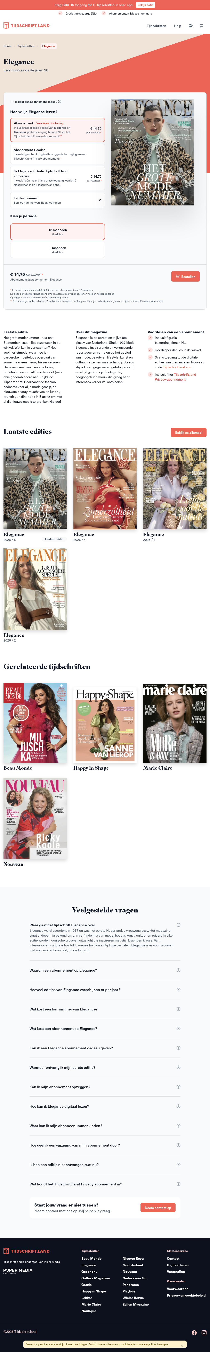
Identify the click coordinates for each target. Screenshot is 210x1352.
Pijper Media (52, 1262)
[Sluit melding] (182, 1346)
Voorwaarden (177, 1288)
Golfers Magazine (95, 1278)
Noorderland (133, 1265)
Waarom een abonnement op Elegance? (63, 970)
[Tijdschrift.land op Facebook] (194, 1333)
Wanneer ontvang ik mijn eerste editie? (62, 1067)
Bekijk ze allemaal (188, 432)
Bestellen (187, 276)
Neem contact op (158, 1207)
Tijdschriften (156, 25)
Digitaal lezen (178, 1265)
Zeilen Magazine (136, 1304)
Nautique (88, 1310)
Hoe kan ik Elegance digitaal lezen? (59, 1106)
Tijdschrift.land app (177, 367)
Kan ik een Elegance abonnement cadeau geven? (71, 1047)
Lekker (86, 1297)
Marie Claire (91, 1304)
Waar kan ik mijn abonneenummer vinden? (66, 1125)
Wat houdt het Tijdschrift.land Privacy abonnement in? (76, 1183)
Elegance (88, 1265)
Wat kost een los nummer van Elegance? (64, 1008)
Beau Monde (91, 1258)
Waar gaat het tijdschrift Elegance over (62, 924)
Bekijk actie (145, 5)
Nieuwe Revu (133, 1258)
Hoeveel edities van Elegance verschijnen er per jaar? (75, 989)
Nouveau (130, 1271)
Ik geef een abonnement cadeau (36, 102)
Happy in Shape (93, 1291)
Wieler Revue (133, 1297)
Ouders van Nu (134, 1278)
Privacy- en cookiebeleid (186, 1295)
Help (177, 25)
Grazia (86, 1284)
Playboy (129, 1291)
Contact (173, 1258)
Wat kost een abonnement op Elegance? (63, 1028)
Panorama (131, 1284)
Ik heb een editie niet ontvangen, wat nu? (64, 1164)
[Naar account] (191, 25)
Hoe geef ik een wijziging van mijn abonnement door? (75, 1145)
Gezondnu (89, 1271)
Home (7, 46)
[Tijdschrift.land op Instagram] (204, 1333)
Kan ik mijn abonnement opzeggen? (60, 1086)
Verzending (176, 1271)
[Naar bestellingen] (201, 25)
